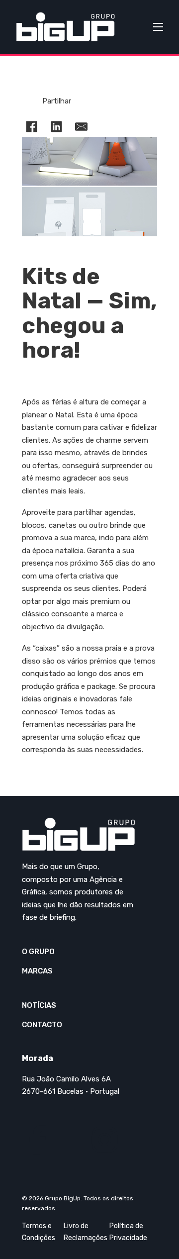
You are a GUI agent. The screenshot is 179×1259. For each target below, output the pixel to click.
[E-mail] (81, 127)
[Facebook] (32, 127)
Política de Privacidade (128, 1232)
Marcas (37, 971)
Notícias (39, 1005)
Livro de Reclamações (85, 1232)
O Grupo (38, 951)
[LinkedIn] (57, 127)
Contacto (42, 1024)
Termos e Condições (38, 1232)
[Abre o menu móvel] (158, 27)
